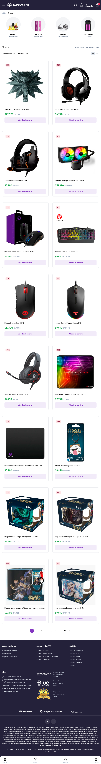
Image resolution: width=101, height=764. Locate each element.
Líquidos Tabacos (43, 659)
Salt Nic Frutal (74, 653)
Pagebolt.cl (52, 752)
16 (55, 631)
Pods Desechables (9, 650)
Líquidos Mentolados (44, 653)
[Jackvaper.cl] (18, 5)
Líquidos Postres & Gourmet (47, 656)
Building (63, 34)
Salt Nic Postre (75, 659)
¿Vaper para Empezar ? (11, 676)
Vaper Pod (6, 653)
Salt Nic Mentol (75, 656)
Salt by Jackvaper (76, 650)
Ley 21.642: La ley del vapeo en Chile (16, 685)
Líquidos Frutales (42, 650)
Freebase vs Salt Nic (10, 691)
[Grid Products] (93, 53)
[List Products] (97, 53)
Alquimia (13, 34)
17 (60, 631)
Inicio (4, 13)
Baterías (38, 34)
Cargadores (88, 34)
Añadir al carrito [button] (25, 120)
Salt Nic (72, 665)
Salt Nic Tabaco (75, 662)
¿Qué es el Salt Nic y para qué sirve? (16, 688)
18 (65, 631)
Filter (7, 47)
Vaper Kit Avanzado (10, 656)
